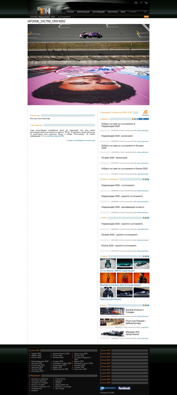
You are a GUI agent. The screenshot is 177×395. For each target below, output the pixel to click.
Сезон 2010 (105, 379)
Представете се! (61, 385)
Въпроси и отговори (63, 387)
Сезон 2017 (105, 357)
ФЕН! (123, 12)
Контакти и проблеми (39, 379)
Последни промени (38, 381)
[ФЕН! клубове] (141, 3)
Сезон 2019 (105, 350)
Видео (103, 305)
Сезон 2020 (34, 350)
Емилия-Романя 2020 (61, 354)
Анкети (104, 218)
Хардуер (58, 381)
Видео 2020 (57, 367)
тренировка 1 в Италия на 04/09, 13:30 (116, 112)
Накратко (105, 119)
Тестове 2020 (36, 369)
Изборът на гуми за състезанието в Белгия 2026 (124, 168)
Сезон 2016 (105, 360)
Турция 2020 (36, 354)
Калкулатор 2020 (59, 365)
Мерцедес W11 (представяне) (133, 333)
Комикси (34, 390)
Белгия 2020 (36, 357)
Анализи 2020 (79, 365)
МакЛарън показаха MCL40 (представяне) (120, 285)
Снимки (104, 256)
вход (146, 17)
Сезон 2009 (105, 383)
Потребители (36, 389)
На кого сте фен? (38, 385)
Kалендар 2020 (37, 371)
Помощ (58, 383)
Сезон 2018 (105, 354)
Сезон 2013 (105, 370)
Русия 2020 (57, 355)
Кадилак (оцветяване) (110, 299)
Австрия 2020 (36, 363)
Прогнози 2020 (37, 367)
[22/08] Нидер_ (37, 17)
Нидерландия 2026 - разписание (117, 136)
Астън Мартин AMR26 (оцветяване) (117, 271)
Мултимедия (99, 12)
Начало (70, 12)
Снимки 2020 (79, 367)
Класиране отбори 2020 (62, 363)
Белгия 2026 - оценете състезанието (118, 245)
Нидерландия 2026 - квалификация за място (122, 207)
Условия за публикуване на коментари (81, 140)
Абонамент (145, 115)
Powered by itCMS (107, 393)
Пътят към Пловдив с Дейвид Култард (136, 322)
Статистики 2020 (37, 365)
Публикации (113, 179)
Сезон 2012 (105, 373)
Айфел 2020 (36, 355)
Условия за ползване (39, 383)
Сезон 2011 (105, 376)
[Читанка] (146, 3)
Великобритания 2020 (39, 361)
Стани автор (60, 379)
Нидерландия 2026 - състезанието (117, 185)
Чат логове (59, 389)
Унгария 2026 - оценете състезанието (119, 235)
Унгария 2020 (58, 361)
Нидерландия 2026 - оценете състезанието (122, 196)
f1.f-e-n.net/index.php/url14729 (52, 136)
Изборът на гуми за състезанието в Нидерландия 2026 (118, 125)
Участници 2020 (80, 369)
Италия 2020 (79, 355)
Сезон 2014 (105, 367)
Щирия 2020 (79, 361)
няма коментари (142, 130)
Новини (104, 179)
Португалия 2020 (80, 354)
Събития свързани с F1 (40, 387)
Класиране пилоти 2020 (83, 363)
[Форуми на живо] (136, 3)
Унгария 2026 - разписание (114, 158)
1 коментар (144, 327)
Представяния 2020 (60, 369)
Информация (83, 12)
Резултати (113, 12)
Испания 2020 (58, 357)
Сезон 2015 (105, 363)
